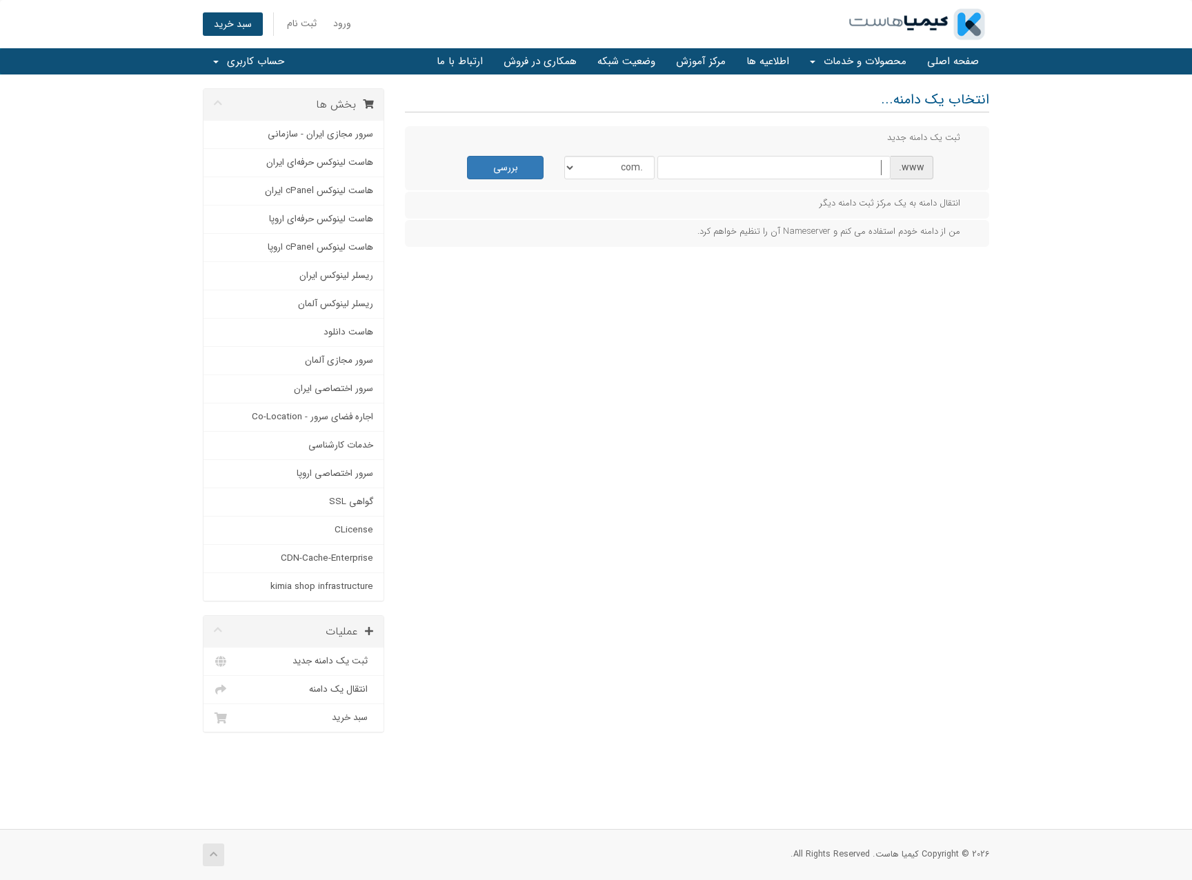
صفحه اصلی (953, 61)
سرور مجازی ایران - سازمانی (320, 134)
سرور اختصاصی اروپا (335, 473)
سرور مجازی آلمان (339, 360)
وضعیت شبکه (626, 61)
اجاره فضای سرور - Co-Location (312, 417)
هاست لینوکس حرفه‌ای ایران (319, 162)
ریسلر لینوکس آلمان (335, 304)
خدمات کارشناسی (340, 445)
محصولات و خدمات (861, 61)
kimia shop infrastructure (321, 586)
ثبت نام (302, 23)
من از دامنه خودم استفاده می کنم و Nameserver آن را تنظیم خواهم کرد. (828, 231)
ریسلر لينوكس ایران (336, 275)
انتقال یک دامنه (341, 689)
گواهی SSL (351, 501)
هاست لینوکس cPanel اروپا (320, 247)
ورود (342, 23)
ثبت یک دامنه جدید (332, 661)
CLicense (354, 530)
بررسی (505, 167)
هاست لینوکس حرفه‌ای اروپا (321, 219)
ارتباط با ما (460, 61)
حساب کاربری (252, 61)
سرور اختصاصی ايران (333, 388)
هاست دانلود (348, 332)
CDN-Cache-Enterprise (327, 558)
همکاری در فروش (540, 61)
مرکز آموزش (701, 61)
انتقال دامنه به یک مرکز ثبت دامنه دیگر (890, 203)
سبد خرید (233, 24)
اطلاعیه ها (767, 61)
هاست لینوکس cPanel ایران (319, 190)
